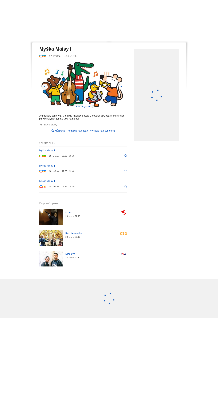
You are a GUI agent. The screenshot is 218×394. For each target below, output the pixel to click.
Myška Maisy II (47, 150)
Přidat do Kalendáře (78, 130)
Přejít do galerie (83, 106)
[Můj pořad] (125, 155)
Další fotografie (121, 87)
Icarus (68, 212)
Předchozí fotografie (45, 87)
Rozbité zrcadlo (73, 233)
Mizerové (70, 254)
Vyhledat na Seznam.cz (102, 130)
